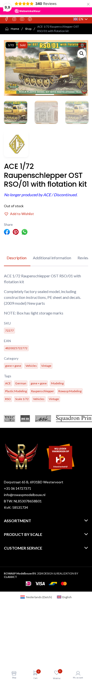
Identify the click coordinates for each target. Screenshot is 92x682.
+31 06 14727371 (17, 488)
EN (80, 19)
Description (16, 257)
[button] (81, 53)
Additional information (52, 257)
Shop (28, 29)
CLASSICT (10, 576)
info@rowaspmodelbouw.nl (24, 495)
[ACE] (16, 144)
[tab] (16, 258)
